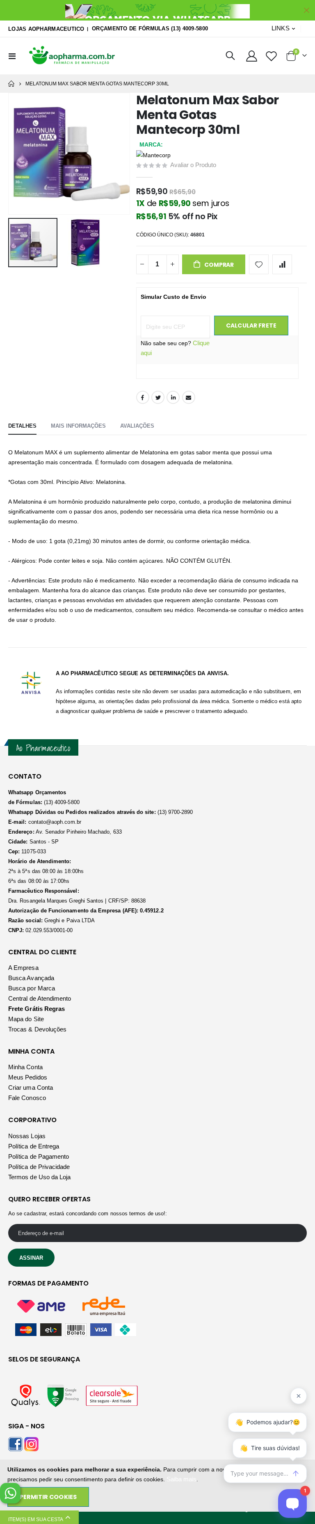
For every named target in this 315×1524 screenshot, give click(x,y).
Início (11, 84)
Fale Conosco (27, 1097)
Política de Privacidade (39, 1166)
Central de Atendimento (39, 998)
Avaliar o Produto (193, 164)
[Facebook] (15, 1443)
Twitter (157, 397)
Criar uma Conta (30, 1087)
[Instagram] (31, 1443)
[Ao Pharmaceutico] (72, 56)
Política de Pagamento (38, 1156)
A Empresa (23, 967)
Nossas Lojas (27, 1135)
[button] (85, 242)
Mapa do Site (26, 1018)
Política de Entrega (33, 1146)
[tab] (22, 426)
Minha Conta (25, 1066)
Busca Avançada (31, 977)
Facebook (142, 397)
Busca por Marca (31, 988)
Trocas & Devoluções (37, 1029)
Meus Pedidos (27, 1077)
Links (281, 28)
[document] (158, 1485)
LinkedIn (173, 397)
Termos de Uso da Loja (39, 1176)
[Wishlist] (271, 56)
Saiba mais (181, 1479)
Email (188, 397)
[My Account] (251, 56)
